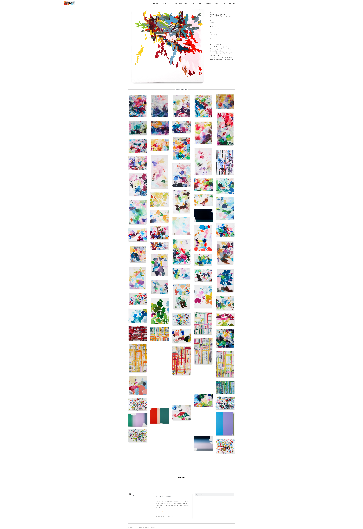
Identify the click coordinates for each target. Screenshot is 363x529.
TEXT (217, 3)
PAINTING (165, 3)
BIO (224, 3)
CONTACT (232, 3)
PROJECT (208, 3)
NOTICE (155, 3)
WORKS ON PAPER (181, 3)
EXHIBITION (197, 3)
